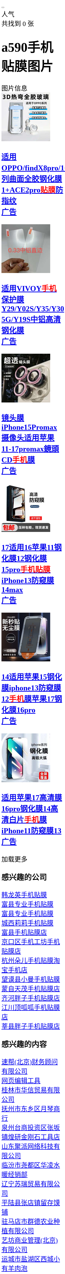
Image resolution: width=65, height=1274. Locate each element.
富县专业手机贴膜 (27, 904)
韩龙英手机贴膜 (24, 895)
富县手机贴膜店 (24, 932)
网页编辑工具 (20, 1080)
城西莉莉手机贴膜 (27, 923)
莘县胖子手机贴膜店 (30, 1026)
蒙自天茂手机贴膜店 (30, 989)
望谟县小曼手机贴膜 (30, 979)
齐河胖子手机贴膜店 (30, 998)
